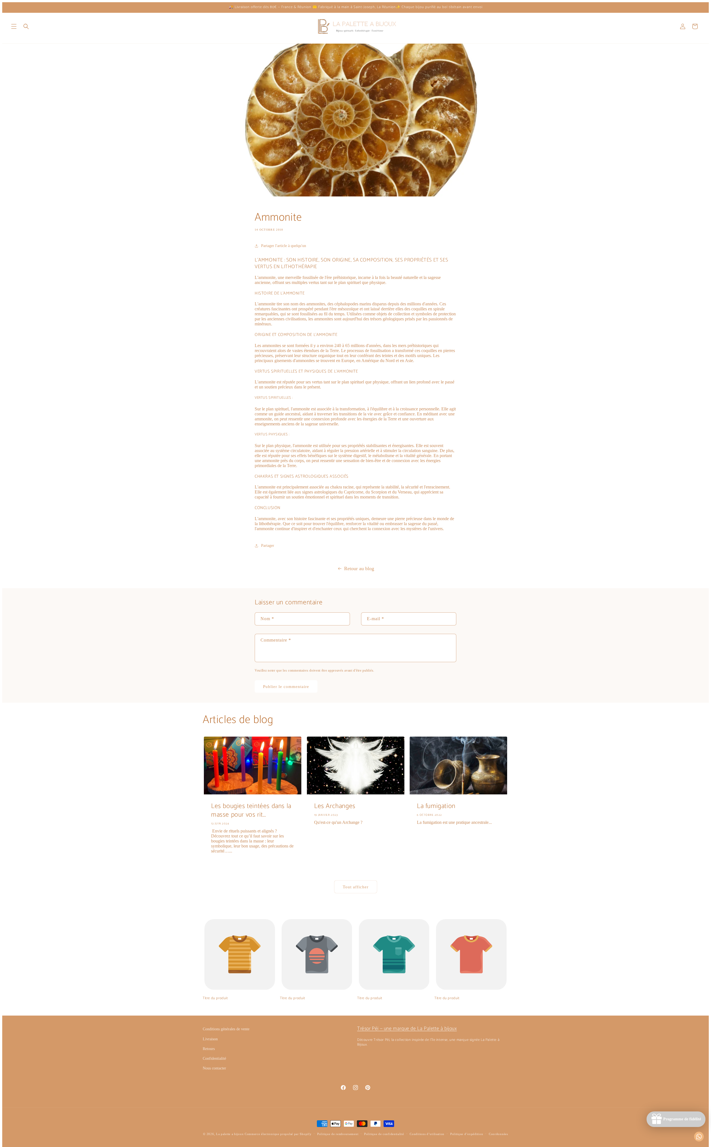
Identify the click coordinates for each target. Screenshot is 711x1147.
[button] (14, 26)
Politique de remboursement (337, 1134)
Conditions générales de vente (226, 1029)
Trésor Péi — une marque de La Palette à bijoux (407, 1028)
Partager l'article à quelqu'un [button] (283, 246)
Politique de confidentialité (384, 1134)
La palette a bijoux (230, 1134)
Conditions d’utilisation (427, 1134)
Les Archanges (335, 806)
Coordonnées (498, 1134)
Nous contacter (214, 1068)
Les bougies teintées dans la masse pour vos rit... (251, 810)
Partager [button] (267, 545)
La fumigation (436, 806)
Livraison (210, 1039)
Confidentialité (214, 1058)
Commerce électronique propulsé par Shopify (278, 1134)
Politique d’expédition (466, 1134)
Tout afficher (356, 887)
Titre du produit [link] (215, 998)
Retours (209, 1049)
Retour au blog (359, 568)
